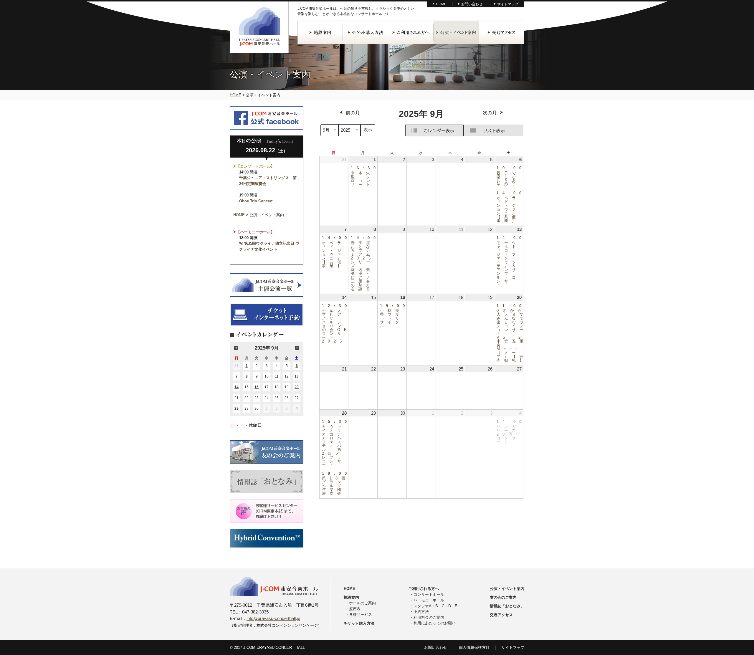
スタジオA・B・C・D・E (435, 606)
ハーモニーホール (429, 600)
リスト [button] (493, 130)
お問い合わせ (471, 4)
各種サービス (360, 614)
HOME (441, 4)
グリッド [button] (434, 130)
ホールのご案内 (362, 603)
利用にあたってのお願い (435, 623)
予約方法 (421, 611)
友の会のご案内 (503, 597)
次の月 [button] (297, 348)
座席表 (355, 609)
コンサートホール (429, 594)
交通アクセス (501, 32)
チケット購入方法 (365, 32)
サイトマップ (507, 4)
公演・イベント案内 (456, 32)
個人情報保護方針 (474, 647)
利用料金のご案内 (429, 617)
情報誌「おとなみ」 (507, 606)
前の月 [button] (236, 348)
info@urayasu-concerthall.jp (273, 618)
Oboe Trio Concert (255, 201)
